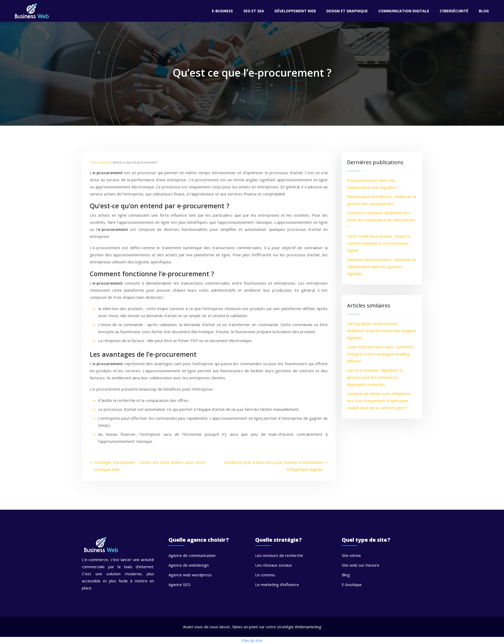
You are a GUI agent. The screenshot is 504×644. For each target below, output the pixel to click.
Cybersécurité (454, 10)
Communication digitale (403, 10)
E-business (222, 10)
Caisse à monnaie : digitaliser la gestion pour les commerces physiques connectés (375, 377)
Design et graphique (347, 10)
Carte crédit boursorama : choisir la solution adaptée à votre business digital (378, 243)
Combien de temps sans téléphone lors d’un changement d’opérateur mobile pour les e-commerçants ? (378, 400)
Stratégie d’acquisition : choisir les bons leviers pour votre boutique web (150, 466)
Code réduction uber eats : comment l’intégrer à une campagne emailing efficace (380, 354)
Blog (484, 10)
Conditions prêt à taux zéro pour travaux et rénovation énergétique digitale (273, 466)
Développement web (295, 10)
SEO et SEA (253, 10)
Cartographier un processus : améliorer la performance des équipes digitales (381, 330)
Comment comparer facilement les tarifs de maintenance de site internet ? (381, 220)
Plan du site (252, 640)
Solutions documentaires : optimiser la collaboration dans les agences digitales (381, 266)
